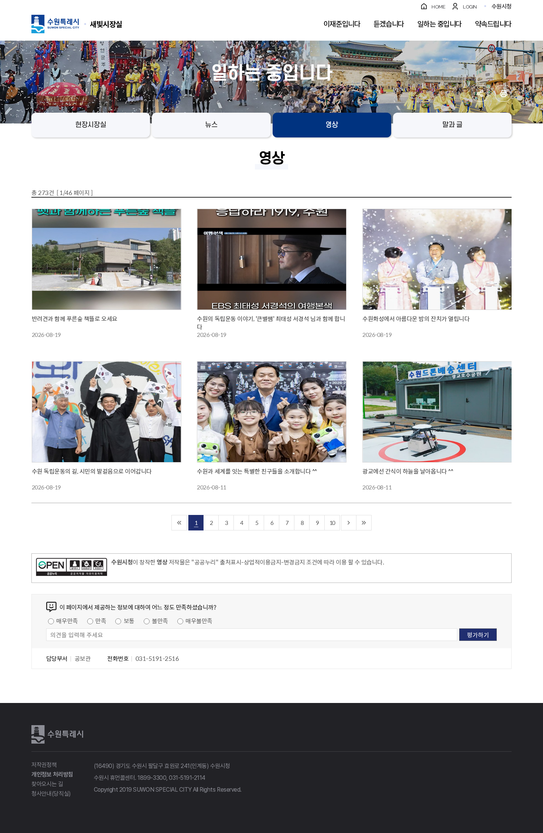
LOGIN (470, 7)
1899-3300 (151, 777)
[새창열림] (71, 568)
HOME (438, 7)
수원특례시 (57, 734)
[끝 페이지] (364, 522)
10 (332, 522)
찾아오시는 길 (47, 784)
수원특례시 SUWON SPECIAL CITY (106, 23)
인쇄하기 (503, 93)
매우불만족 (198, 620)
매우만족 (67, 620)
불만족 (160, 620)
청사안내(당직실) (51, 793)
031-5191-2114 (187, 777)
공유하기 (480, 93)
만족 (100, 620)
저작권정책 (44, 764)
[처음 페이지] (179, 522)
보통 (129, 620)
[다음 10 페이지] (348, 522)
